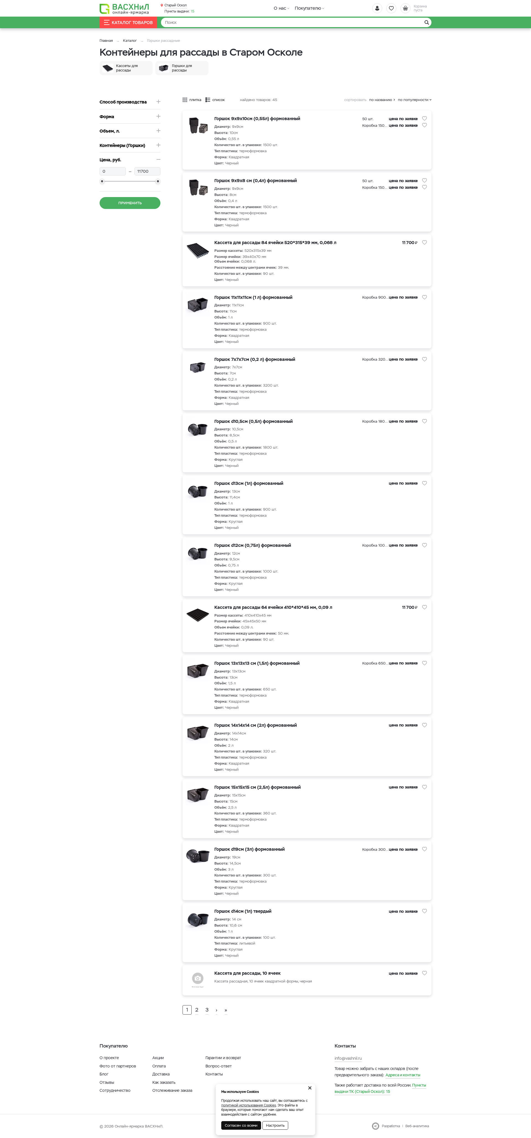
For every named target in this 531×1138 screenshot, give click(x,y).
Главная (106, 40)
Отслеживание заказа (172, 1090)
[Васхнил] (124, 8)
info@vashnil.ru (348, 1058)
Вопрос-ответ (218, 1066)
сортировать (355, 100)
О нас (280, 8)
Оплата (159, 1066)
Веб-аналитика (417, 1126)
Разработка (391, 1126)
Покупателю (308, 8)
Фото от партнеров (118, 1066)
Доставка (161, 1074)
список (218, 99)
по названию (380, 100)
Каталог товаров (132, 22)
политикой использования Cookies (248, 1105)
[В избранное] (424, 118)
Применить (130, 203)
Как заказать (163, 1082)
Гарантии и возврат (223, 1057)
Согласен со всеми (241, 1125)
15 (179, 11)
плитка (195, 99)
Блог (104, 1074)
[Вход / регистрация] (377, 8)
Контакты (214, 1074)
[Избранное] (391, 8)
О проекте (109, 1057)
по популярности (413, 100)
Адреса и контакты (403, 1074)
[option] (127, 68)
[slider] (102, 181)
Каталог (130, 40)
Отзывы (107, 1082)
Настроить (275, 1125)
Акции (158, 1057)
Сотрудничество (115, 1090)
